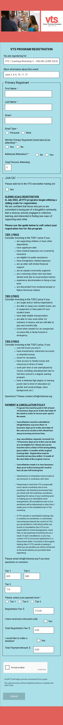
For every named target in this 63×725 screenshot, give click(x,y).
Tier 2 (27, 571)
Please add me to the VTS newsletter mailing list (30, 183)
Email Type (10, 128)
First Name (10, 88)
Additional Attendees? (16, 154)
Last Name (10, 102)
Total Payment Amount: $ (17, 647)
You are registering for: (15, 56)
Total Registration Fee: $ (17, 628)
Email (8, 115)
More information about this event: (21, 69)
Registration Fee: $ (14, 609)
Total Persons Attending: (18, 162)
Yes (12, 146)
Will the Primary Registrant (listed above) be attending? (27, 141)
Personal (14, 132)
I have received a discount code (21, 619)
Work (28, 132)
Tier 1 (8, 571)
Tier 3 (8, 584)
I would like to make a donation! (16, 639)
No (22, 146)
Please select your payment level (22, 597)
